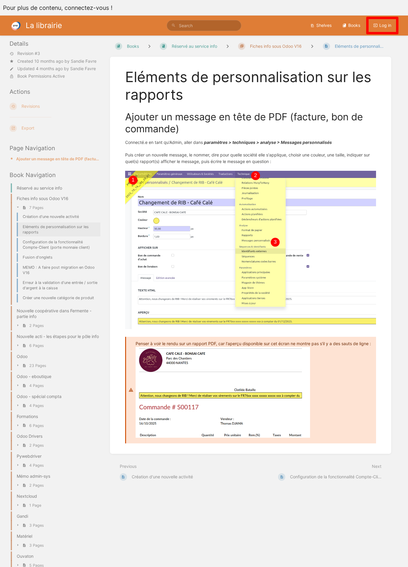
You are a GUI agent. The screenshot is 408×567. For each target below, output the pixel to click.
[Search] (173, 25)
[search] (204, 25)
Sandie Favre (83, 61)
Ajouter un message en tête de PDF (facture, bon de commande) (58, 158)
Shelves (324, 25)
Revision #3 (28, 53)
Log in (385, 25)
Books (354, 25)
